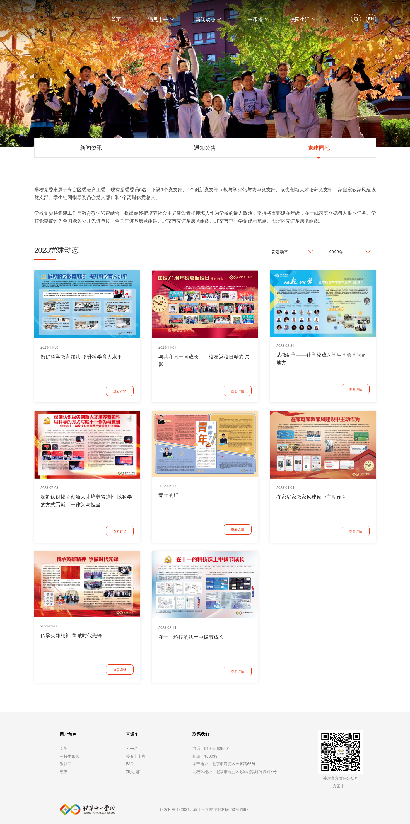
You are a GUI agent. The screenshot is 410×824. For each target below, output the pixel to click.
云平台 (132, 748)
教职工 (65, 763)
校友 (63, 771)
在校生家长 (69, 756)
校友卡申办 (136, 756)
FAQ (130, 763)
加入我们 (134, 771)
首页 (116, 19)
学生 (63, 748)
